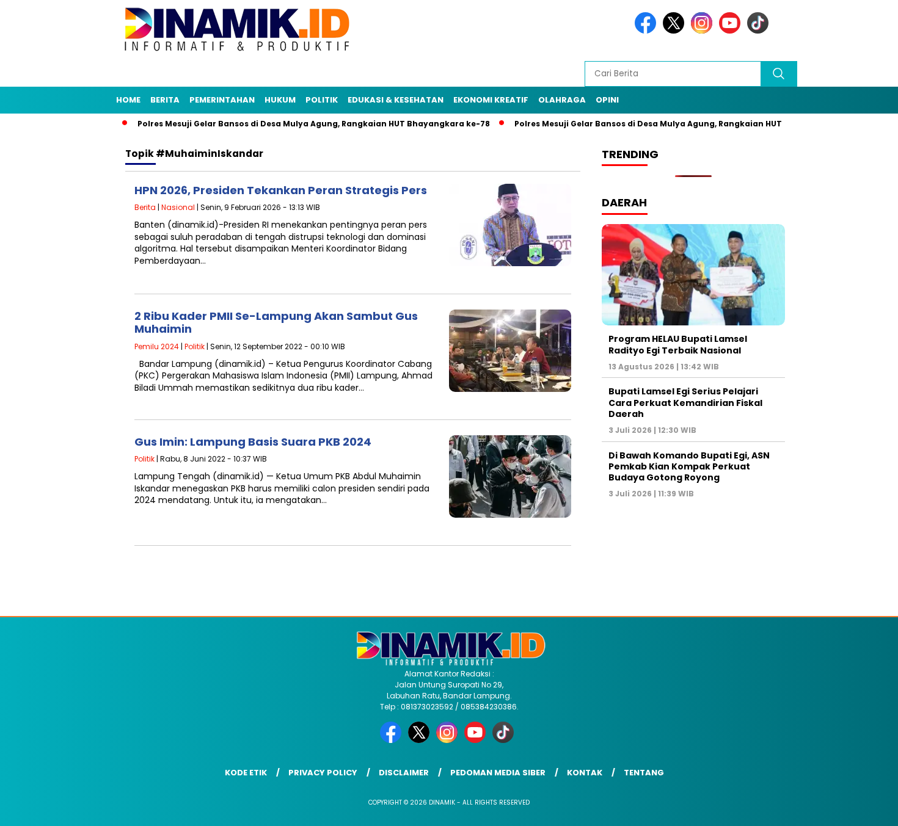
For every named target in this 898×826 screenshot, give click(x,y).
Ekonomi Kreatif (490, 100)
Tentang (644, 772)
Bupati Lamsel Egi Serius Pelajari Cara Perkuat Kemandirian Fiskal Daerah (685, 402)
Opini (607, 100)
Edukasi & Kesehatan (396, 100)
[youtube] (732, 30)
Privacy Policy (322, 772)
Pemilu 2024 (156, 346)
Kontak (584, 772)
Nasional (178, 207)
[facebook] (647, 30)
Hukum (280, 100)
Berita (165, 100)
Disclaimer (404, 772)
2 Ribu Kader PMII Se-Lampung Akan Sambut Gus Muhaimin (276, 322)
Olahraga (562, 100)
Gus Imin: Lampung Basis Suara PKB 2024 (252, 441)
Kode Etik (246, 772)
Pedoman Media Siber (498, 772)
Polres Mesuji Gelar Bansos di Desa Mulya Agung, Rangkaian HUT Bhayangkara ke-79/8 (664, 123)
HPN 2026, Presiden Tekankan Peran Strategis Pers (280, 190)
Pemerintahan (222, 100)
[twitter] (675, 30)
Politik (321, 100)
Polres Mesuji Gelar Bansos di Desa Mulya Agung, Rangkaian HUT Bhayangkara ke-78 (283, 123)
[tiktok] (760, 30)
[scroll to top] (861, 807)
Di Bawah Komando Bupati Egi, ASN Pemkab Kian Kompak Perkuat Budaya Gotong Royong (689, 466)
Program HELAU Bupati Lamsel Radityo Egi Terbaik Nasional (677, 344)
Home (128, 100)
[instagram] (704, 30)
